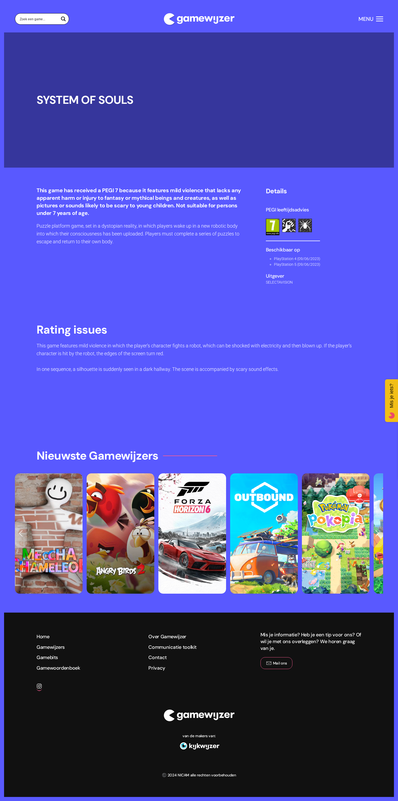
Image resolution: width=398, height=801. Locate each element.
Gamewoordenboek (58, 668)
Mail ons (280, 663)
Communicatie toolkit (172, 647)
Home (43, 636)
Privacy (156, 668)
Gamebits (47, 657)
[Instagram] (39, 688)
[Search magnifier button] (63, 19)
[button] (370, 19)
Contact (157, 657)
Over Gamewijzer (167, 636)
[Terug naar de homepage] (199, 19)
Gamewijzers (51, 647)
